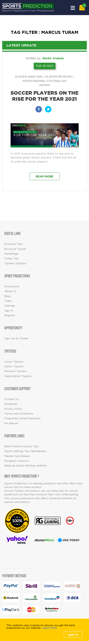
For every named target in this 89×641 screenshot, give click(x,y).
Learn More (49, 628)
